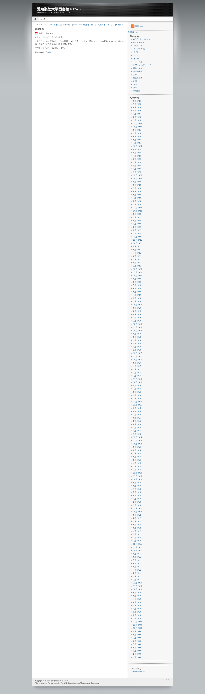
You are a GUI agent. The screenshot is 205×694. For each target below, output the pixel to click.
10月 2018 (137, 331)
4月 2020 (137, 295)
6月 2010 (137, 602)
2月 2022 (137, 230)
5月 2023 (137, 195)
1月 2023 (137, 204)
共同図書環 (137, 71)
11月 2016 (137, 379)
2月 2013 (137, 502)
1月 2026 (137, 120)
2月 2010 (137, 615)
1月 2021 (137, 266)
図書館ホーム (133, 32)
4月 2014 (137, 463)
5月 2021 (137, 259)
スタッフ (136, 55)
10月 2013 (137, 479)
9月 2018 (137, 334)
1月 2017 (137, 376)
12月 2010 (137, 583)
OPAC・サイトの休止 (142, 39)
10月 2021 (137, 243)
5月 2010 (137, 605)
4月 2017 (137, 366)
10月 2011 (137, 550)
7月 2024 (137, 156)
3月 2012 (137, 534)
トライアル (137, 62)
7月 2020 (137, 285)
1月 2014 (137, 470)
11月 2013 (137, 476)
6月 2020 (137, 288)
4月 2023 (137, 198)
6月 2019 (137, 311)
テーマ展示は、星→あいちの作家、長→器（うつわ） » (100, 25)
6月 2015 (137, 418)
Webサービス (138, 42)
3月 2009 (137, 651)
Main (75, 25)
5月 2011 (137, 567)
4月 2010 (137, 609)
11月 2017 (137, 356)
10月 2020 (137, 276)
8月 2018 (137, 337)
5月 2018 (137, 343)
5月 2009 (137, 644)
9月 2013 (137, 483)
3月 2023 (137, 201)
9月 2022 (137, 214)
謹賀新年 (39, 29)
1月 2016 (137, 398)
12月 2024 (137, 146)
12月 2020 (137, 269)
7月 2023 (137, 188)
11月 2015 (137, 405)
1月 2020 (137, 301)
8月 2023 (137, 185)
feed (139, 26)
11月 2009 (137, 625)
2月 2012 (137, 538)
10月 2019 (137, 305)
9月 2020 (137, 279)
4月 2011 (137, 570)
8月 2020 (137, 282)
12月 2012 (137, 508)
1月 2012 (137, 541)
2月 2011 (137, 576)
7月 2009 (137, 638)
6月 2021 (137, 256)
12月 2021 (137, 237)
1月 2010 (137, 618)
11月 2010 (137, 586)
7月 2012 (137, 521)
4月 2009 (137, 648)
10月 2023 (137, 179)
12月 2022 (137, 208)
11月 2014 (137, 440)
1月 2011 (137, 580)
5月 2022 (137, 221)
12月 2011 (137, 544)
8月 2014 (137, 450)
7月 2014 (137, 453)
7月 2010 (137, 599)
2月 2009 (137, 654)
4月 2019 (137, 314)
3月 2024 (137, 169)
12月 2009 (137, 622)
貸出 (135, 84)
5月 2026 (137, 111)
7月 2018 (137, 340)
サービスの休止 (139, 49)
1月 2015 (137, 434)
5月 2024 (137, 162)
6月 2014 (137, 457)
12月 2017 (137, 353)
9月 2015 (137, 408)
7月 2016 (137, 389)
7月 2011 (137, 560)
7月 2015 (137, 415)
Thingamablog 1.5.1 (139, 671)
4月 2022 (137, 224)
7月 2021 (137, 253)
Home (35, 19)
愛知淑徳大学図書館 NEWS (59, 9)
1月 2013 (137, 505)
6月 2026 (137, 107)
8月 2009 (137, 635)
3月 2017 (137, 369)
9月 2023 (137, 182)
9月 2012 (137, 515)
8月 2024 (137, 153)
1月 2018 (137, 350)
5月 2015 (137, 421)
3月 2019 (137, 318)
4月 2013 (137, 495)
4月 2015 (137, 424)
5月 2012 (137, 528)
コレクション (138, 46)
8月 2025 (137, 130)
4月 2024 (137, 166)
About (43, 19)
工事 (135, 75)
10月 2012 (137, 512)
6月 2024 (137, 159)
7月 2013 (137, 489)
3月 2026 (137, 117)
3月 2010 (137, 612)
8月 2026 (137, 101)
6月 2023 (137, 191)
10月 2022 (137, 211)
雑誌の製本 (137, 78)
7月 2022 (137, 217)
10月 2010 (137, 589)
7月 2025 (137, 133)
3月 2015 (137, 428)
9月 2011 (137, 554)
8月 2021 (137, 250)
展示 (135, 88)
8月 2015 (137, 411)
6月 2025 (137, 136)
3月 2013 (137, 499)
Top (169, 680)
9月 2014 (137, 447)
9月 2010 (137, 593)
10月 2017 (137, 360)
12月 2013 (137, 473)
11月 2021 (137, 240)
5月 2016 (137, 392)
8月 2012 (137, 518)
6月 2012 (137, 525)
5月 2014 (137, 460)
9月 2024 (137, 149)
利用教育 (136, 91)
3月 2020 (137, 298)
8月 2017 (137, 363)
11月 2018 (137, 327)
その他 (48, 52)
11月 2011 (137, 547)
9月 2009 (137, 631)
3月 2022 (137, 227)
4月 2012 (137, 531)
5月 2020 (137, 292)
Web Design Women (71, 683)
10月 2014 (137, 444)
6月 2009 (137, 641)
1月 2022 (137, 233)
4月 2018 (137, 347)
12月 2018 (137, 324)
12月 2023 (137, 175)
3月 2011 (137, 573)
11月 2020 (137, 272)
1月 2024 (137, 172)
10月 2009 (137, 628)
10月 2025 (137, 127)
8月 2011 (137, 557)
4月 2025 (137, 143)
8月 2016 (137, 386)
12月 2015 (137, 402)
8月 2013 (137, 486)
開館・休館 (137, 68)
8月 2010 (137, 596)
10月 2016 (137, 382)
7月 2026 (137, 104)
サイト (136, 52)
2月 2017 (137, 373)
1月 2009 (137, 657)
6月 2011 (137, 563)
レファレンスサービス (142, 65)
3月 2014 (137, 466)
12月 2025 (137, 124)
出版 (135, 81)
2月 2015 (137, 431)
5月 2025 (137, 140)
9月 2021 (137, 246)
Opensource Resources (90, 683)
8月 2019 (137, 308)
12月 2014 (137, 437)
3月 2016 (137, 395)
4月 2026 (137, 114)
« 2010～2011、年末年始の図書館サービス (54, 25)
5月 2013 (137, 492)
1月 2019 (137, 321)
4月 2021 (137, 263)
